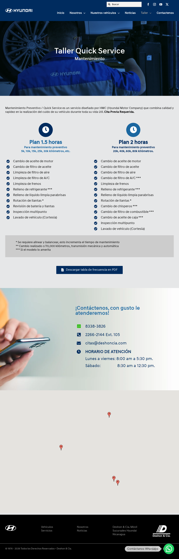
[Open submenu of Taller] (149, 13)
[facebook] (148, 4)
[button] (118, 483)
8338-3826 (95, 326)
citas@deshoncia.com (106, 343)
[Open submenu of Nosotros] (83, 13)
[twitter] (167, 4)
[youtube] (160, 4)
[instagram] (154, 4)
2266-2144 (95, 334)
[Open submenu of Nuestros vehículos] (118, 13)
